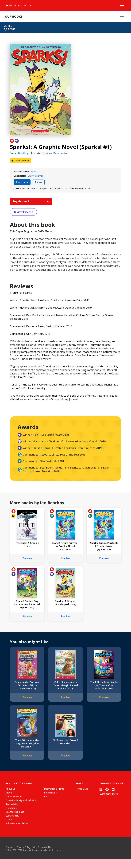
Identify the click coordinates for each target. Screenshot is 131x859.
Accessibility (12, 804)
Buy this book (22, 201)
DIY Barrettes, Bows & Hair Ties (65, 742)
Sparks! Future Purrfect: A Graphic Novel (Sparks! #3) (65, 546)
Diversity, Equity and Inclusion (21, 800)
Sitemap (10, 847)
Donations (11, 807)
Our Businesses (14, 796)
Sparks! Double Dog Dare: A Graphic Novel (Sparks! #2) (27, 604)
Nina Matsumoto (56, 153)
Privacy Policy (23, 847)
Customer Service (109, 793)
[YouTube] (113, 789)
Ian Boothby (21, 153)
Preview (27, 558)
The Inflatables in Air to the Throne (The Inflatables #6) (104, 685)
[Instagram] (101, 789)
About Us (10, 788)
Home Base (82, 788)
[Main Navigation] (122, 5)
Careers (10, 819)
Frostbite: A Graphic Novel (27, 544)
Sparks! (34, 171)
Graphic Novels (35, 175)
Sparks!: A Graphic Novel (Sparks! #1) (65, 602)
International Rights (54, 788)
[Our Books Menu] (121, 16)
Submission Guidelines (17, 823)
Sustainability (12, 815)
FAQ (46, 796)
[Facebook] (107, 789)
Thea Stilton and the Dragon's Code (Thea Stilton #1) (27, 743)
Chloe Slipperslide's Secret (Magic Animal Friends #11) (65, 685)
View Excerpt (24, 212)
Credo (9, 792)
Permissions (50, 792)
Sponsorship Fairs (15, 811)
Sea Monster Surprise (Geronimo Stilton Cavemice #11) (27, 685)
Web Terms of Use (42, 847)
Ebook (38, 182)
